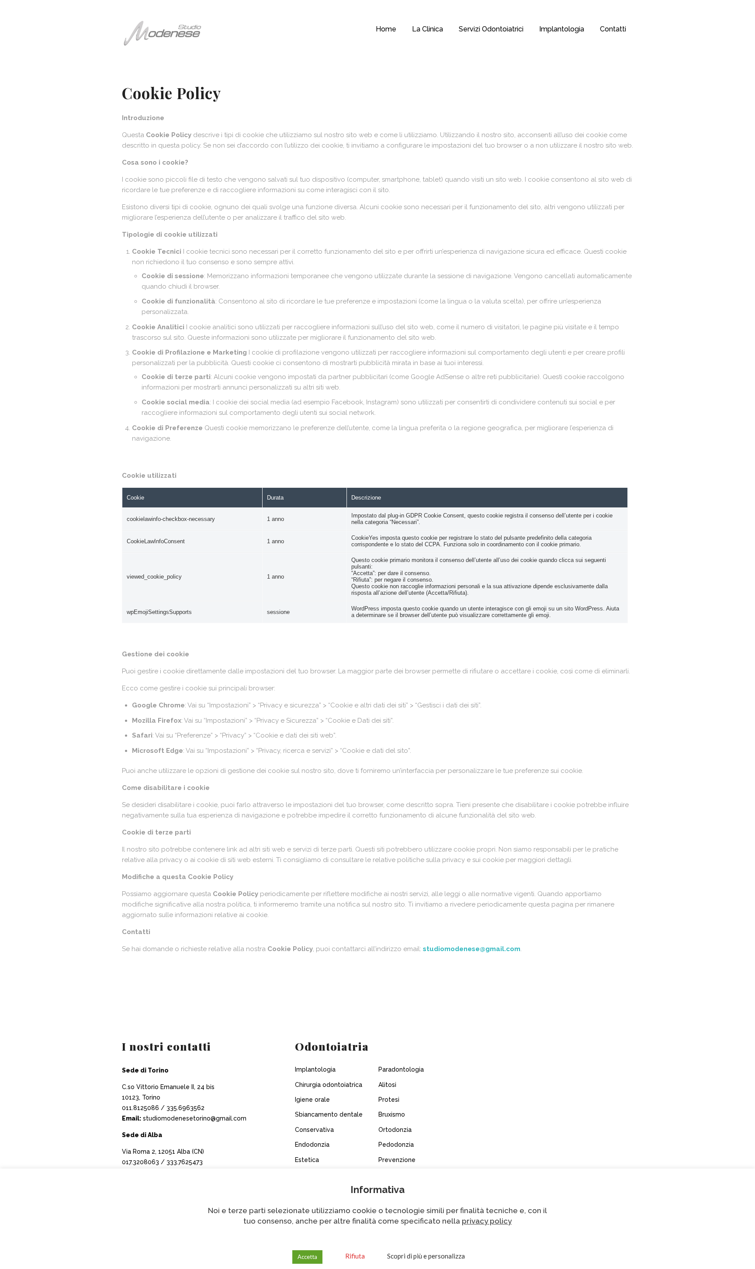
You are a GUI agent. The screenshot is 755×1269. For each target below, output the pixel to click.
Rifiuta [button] (355, 1256)
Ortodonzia (395, 1129)
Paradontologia (401, 1069)
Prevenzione (397, 1159)
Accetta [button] (307, 1256)
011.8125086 (140, 1107)
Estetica (307, 1159)
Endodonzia (312, 1144)
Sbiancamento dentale (329, 1114)
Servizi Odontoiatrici (491, 29)
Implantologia (561, 29)
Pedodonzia (396, 1144)
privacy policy (487, 1221)
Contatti (613, 29)
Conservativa (314, 1129)
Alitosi (387, 1084)
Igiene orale (312, 1099)
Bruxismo (391, 1114)
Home (386, 29)
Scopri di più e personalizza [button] (426, 1256)
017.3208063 (141, 1162)
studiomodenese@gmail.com (471, 949)
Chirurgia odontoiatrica (328, 1084)
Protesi (388, 1099)
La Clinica (427, 29)
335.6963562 (185, 1107)
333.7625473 (184, 1162)
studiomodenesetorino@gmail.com (194, 1118)
